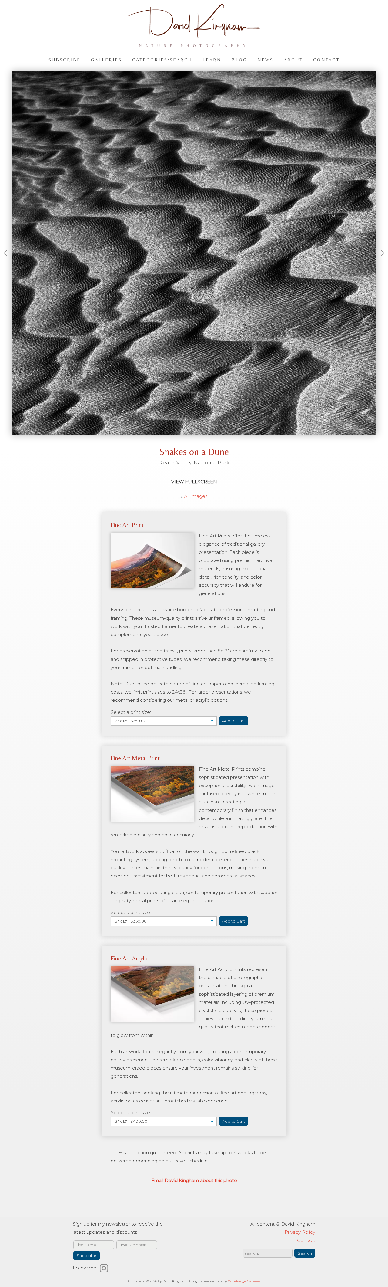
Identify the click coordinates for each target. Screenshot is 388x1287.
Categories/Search (162, 59)
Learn (211, 59)
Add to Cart (233, 720)
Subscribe (64, 59)
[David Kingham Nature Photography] (194, 44)
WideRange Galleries (244, 1281)
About (293, 59)
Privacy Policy (300, 1232)
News (265, 59)
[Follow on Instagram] (105, 1268)
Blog (239, 59)
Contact (326, 59)
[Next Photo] (380, 260)
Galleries (106, 59)
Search (305, 1253)
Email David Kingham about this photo (194, 1180)
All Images (195, 496)
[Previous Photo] (7, 260)
